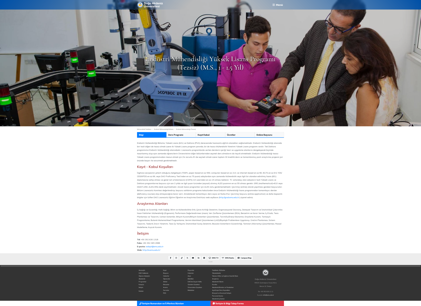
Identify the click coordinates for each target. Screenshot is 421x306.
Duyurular (191, 270)
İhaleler (141, 291)
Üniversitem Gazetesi (195, 287)
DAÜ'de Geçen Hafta (195, 282)
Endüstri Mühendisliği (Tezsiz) (186, 129)
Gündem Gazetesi (194, 284)
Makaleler (191, 290)
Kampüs (141, 284)
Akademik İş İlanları (218, 299)
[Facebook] (170, 258)
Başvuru (166, 273)
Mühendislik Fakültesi (144, 129)
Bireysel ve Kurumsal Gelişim (221, 293)
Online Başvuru (264, 134)
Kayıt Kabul (204, 134)
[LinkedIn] (198, 258)
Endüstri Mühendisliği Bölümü (163, 129)
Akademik (142, 279)
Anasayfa (142, 270)
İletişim (141, 287)
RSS (164, 293)
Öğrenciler (166, 279)
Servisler (166, 290)
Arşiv (189, 276)
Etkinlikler (191, 279)
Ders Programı (175, 134)
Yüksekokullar (216, 273)
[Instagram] (176, 258)
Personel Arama (217, 296)
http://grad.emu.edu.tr (229, 197)
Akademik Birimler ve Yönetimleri (223, 287)
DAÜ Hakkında (143, 273)
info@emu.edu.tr (268, 295)
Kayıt (164, 270)
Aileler (165, 282)
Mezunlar (166, 284)
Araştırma (215, 279)
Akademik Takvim (217, 282)
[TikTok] (181, 258)
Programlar (142, 282)
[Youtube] (192, 258)
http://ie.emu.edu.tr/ (151, 250)
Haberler (166, 276)
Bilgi (141, 134)
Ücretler (231, 134)
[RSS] (204, 258)
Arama (165, 287)
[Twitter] (187, 258)
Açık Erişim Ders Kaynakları (221, 290)
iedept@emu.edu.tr (154, 246)
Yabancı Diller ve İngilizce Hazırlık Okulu (225, 276)
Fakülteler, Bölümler (218, 270)
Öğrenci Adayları (144, 276)
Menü (279, 4)
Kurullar (214, 284)
